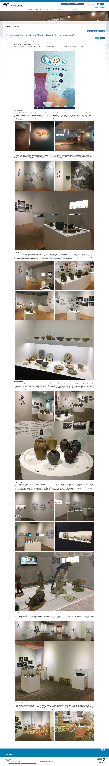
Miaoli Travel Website (76, 9)
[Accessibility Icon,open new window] (99, 759)
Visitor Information (31, 9)
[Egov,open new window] (104, 759)
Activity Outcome (47, 9)
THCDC (87, 0)
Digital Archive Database (62, 9)
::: (0, 0)
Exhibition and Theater (39, 9)
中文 (96, 0)
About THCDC (102, 0)
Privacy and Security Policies (15, 763)
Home (70, 0)
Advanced (102, 4)
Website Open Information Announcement (28, 763)
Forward (96, 31)
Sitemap (92, 0)
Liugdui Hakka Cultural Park (79, 0)
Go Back (103, 31)
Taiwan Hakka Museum (95, 6)
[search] (98, 4)
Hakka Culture (102, 7)
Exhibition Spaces (54, 9)
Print (90, 31)
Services (70, 9)
